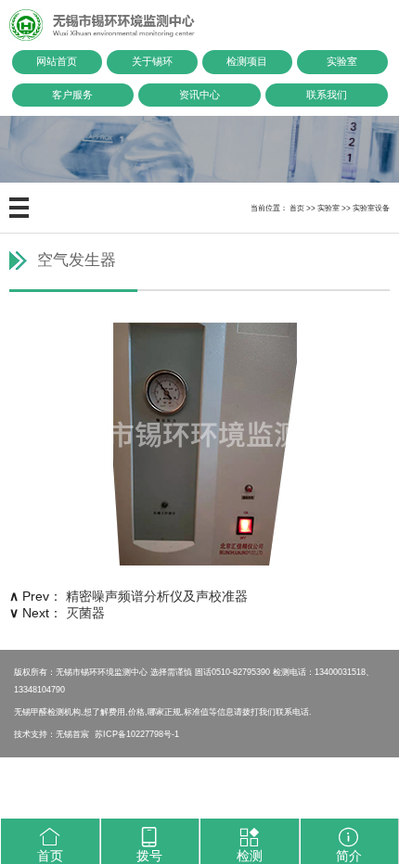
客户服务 (72, 94)
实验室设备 (371, 208)
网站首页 (56, 61)
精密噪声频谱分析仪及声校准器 (157, 596)
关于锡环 (152, 61)
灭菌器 (85, 612)
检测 (250, 855)
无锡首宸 (72, 734)
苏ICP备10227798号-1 (137, 734)
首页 (297, 208)
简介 (349, 855)
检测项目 (246, 61)
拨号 (149, 855)
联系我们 (326, 94)
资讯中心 (199, 94)
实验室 (342, 61)
